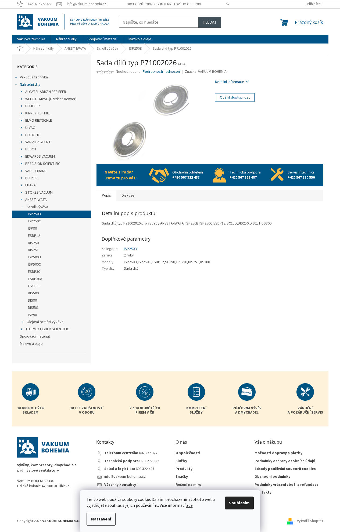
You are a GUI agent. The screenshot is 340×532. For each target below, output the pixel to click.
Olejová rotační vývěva (45, 322)
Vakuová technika (34, 77)
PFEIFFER (32, 106)
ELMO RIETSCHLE (38, 120)
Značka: (206, 71)
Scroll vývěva (37, 207)
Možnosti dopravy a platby (278, 453)
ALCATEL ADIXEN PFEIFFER (45, 92)
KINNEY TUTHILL (37, 113)
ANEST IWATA (36, 199)
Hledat (210, 22)
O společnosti (188, 453)
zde (189, 505)
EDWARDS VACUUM (40, 156)
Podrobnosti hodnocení (162, 71)
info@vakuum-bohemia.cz (125, 476)
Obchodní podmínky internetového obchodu (164, 4)
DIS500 (33, 293)
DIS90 (32, 300)
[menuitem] (31, 39)
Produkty (184, 469)
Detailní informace (229, 82)
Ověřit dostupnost (235, 97)
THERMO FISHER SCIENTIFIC (47, 329)
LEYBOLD (32, 135)
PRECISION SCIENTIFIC (42, 164)
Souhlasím (239, 503)
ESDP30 (34, 271)
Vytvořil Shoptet (310, 521)
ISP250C (34, 221)
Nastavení (101, 519)
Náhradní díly (30, 84)
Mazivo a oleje (31, 343)
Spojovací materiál (35, 336)
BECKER (31, 178)
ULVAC (30, 128)
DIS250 (33, 243)
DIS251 (33, 250)
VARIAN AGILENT (38, 142)
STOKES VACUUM (39, 192)
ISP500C (34, 264)
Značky (182, 476)
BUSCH (30, 149)
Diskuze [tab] (128, 195)
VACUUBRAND (35, 171)
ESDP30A (35, 279)
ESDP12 (34, 235)
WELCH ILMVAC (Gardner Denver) (51, 99)
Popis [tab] (106, 195)
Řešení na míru (188, 484)
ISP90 (32, 228)
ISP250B (34, 214)
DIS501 (33, 307)
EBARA (30, 185)
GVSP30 (34, 286)
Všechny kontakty (120, 484)
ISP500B (34, 257)
